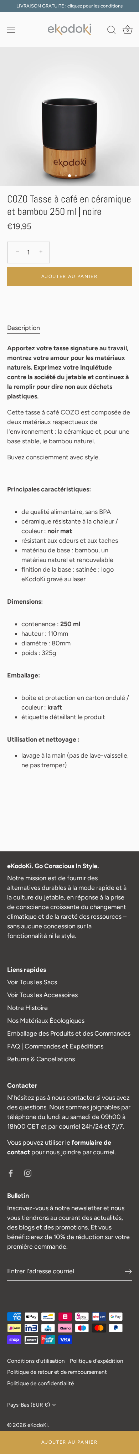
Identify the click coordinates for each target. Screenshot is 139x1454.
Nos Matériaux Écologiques (45, 1021)
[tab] (27, 328)
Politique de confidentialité (40, 1383)
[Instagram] (27, 1172)
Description (23, 328)
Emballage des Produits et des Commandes (68, 1033)
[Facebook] (10, 1172)
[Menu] (11, 30)
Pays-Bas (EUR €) (28, 1404)
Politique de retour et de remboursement (57, 1371)
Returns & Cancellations (41, 1059)
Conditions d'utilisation (36, 1360)
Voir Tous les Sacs (32, 982)
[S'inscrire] (128, 1271)
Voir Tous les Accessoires (42, 995)
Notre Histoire (27, 1008)
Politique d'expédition (96, 1360)
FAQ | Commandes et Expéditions (55, 1046)
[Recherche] (111, 31)
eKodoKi (37, 1425)
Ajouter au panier (69, 1442)
